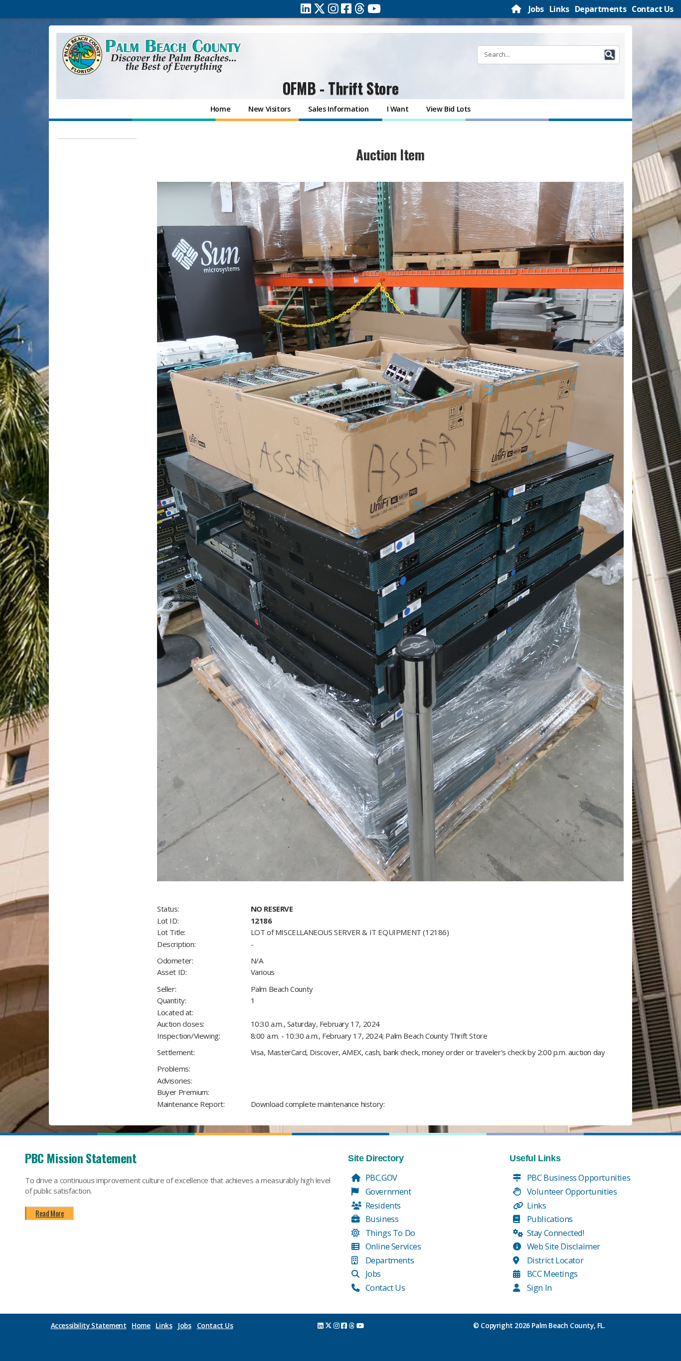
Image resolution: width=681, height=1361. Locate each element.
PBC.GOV (380, 1177)
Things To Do (389, 1232)
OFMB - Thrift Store (340, 88)
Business (380, 1219)
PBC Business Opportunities (577, 1177)
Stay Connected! (554, 1232)
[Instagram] (333, 8)
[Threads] (359, 8)
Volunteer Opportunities (571, 1191)
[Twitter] (320, 8)
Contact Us (653, 8)
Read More (49, 1213)
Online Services (392, 1246)
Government (387, 1191)
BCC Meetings (551, 1273)
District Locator (554, 1260)
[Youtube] (374, 8)
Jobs (536, 8)
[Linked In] (306, 8)
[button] (610, 55)
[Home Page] (516, 8)
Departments (601, 8)
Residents (382, 1205)
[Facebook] (346, 8)
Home (141, 1325)
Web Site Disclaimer (562, 1246)
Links (559, 8)
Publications (549, 1219)
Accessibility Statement (89, 1325)
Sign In (538, 1287)
